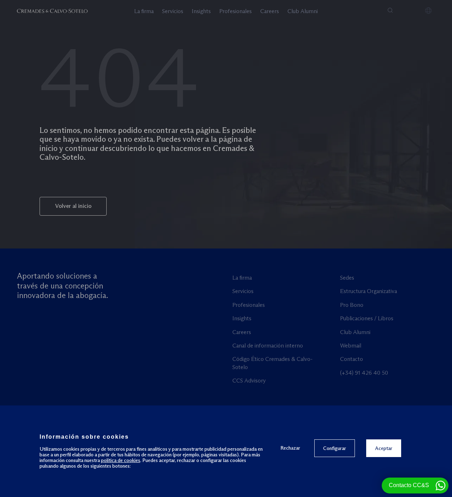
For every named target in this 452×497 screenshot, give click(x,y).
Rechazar (290, 448)
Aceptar (383, 448)
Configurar (334, 448)
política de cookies (120, 460)
